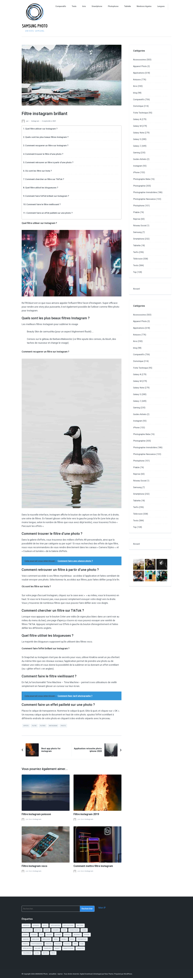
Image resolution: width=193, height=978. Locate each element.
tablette (80, 948)
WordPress (128, 974)
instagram (53, 726)
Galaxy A (137, 119)
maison (26, 939)
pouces (58, 944)
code (64, 930)
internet (77, 935)
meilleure (46, 939)
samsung (47, 948)
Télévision (138, 258)
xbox (53, 953)
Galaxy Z (137, 146)
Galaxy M (137, 126)
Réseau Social (139, 225)
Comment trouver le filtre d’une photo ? (44, 154)
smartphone (68, 948)
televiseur (27, 953)
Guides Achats (139, 159)
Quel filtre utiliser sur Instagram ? (41, 128)
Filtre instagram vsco (34, 866)
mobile (64, 939)
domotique (74, 930)
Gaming (136, 152)
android (26, 925)
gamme (58, 935)
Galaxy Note (138, 132)
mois (72, 939)
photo (63, 726)
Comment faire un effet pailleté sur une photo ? (49, 213)
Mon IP (102, 907)
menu (56, 939)
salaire (38, 948)
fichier (33, 935)
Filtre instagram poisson (36, 814)
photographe (37, 944)
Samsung (137, 232)
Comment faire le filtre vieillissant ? (43, 204)
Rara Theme (109, 974)
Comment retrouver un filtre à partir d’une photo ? (49, 162)
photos (49, 944)
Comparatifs (60, 6)
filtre (34, 726)
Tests (74, 6)
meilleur (35, 939)
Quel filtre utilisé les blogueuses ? (41, 187)
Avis (84, 6)
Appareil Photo (140, 66)
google (67, 935)
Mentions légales (144, 6)
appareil (36, 925)
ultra (37, 953)
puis (82, 944)
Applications (139, 73)
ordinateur (81, 939)
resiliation (27, 948)
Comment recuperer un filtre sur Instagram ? (46, 145)
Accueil (136, 289)
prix (75, 944)
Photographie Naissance (144, 199)
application (55, 925)
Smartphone (97, 6)
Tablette (127, 6)
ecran (84, 930)
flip (41, 935)
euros (25, 935)
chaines (56, 930)
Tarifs (135, 252)
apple (45, 925)
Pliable (136, 212)
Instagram (35, 121)
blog (135, 93)
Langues (161, 6)
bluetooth (27, 930)
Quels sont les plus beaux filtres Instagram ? (47, 137)
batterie (80, 925)
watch (45, 953)
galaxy (49, 935)
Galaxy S (137, 139)
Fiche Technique (140, 112)
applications (68, 925)
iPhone (136, 172)
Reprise (136, 219)
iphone (86, 935)
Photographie (139, 186)
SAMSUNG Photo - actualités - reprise (49, 974)
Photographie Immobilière (145, 192)
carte (47, 930)
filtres (42, 726)
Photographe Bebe (141, 179)
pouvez (67, 944)
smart (57, 948)
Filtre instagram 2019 (86, 814)
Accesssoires (139, 59)
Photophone (113, 6)
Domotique (138, 106)
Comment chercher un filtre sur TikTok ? (44, 179)
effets (26, 726)
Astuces (137, 79)
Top (135, 272)
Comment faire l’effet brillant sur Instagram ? (47, 196)
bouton (38, 930)
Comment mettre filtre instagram (93, 866)
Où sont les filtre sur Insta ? (38, 171)
